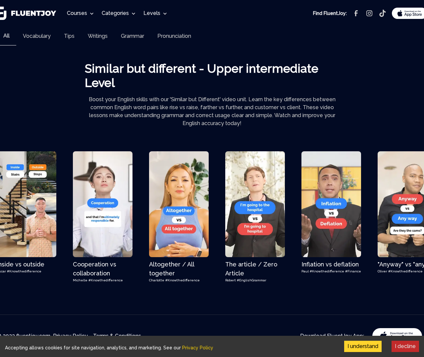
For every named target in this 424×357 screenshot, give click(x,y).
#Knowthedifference (24, 271)
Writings (98, 36)
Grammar (132, 36)
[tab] (36, 36)
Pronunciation (174, 36)
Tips (69, 36)
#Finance (353, 271)
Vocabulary (37, 36)
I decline (405, 346)
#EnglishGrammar (251, 280)
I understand (362, 346)
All (6, 36)
